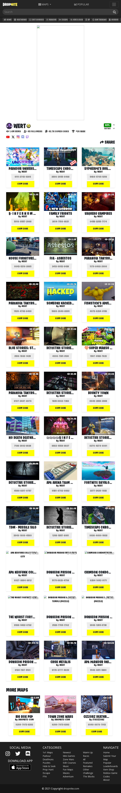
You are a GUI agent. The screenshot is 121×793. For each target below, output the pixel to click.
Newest (67, 752)
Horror (114, 20)
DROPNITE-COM (26, 720)
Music (66, 766)
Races (86, 755)
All (84, 759)
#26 (80, 131)
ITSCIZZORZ (98, 720)
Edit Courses (38, 20)
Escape (64, 20)
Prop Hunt (48, 769)
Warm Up (88, 752)
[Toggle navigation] (114, 4)
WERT (62, 172)
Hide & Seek (78, 20)
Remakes (87, 766)
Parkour (52, 20)
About (106, 779)
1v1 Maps (48, 752)
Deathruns (22, 20)
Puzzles (46, 762)
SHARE (109, 142)
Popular (107, 762)
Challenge (88, 772)
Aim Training (101, 20)
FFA (45, 776)
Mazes (66, 772)
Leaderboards (110, 766)
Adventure (68, 776)
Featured (87, 762)
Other (86, 769)
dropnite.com (71, 788)
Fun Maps (68, 769)
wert (24, 172)
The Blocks (89, 776)
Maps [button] (45, 4)
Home (9, 20)
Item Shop (108, 769)
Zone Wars (68, 759)
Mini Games (69, 755)
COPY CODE (22, 184)
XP (88, 20)
